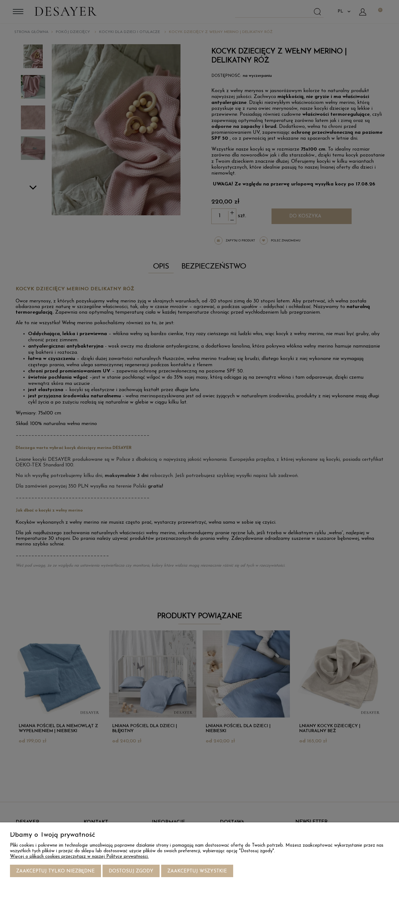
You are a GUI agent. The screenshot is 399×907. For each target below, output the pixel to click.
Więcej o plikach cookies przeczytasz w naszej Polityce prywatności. (79, 856)
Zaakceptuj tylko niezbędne (55, 871)
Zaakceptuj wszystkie (197, 871)
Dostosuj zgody (131, 871)
